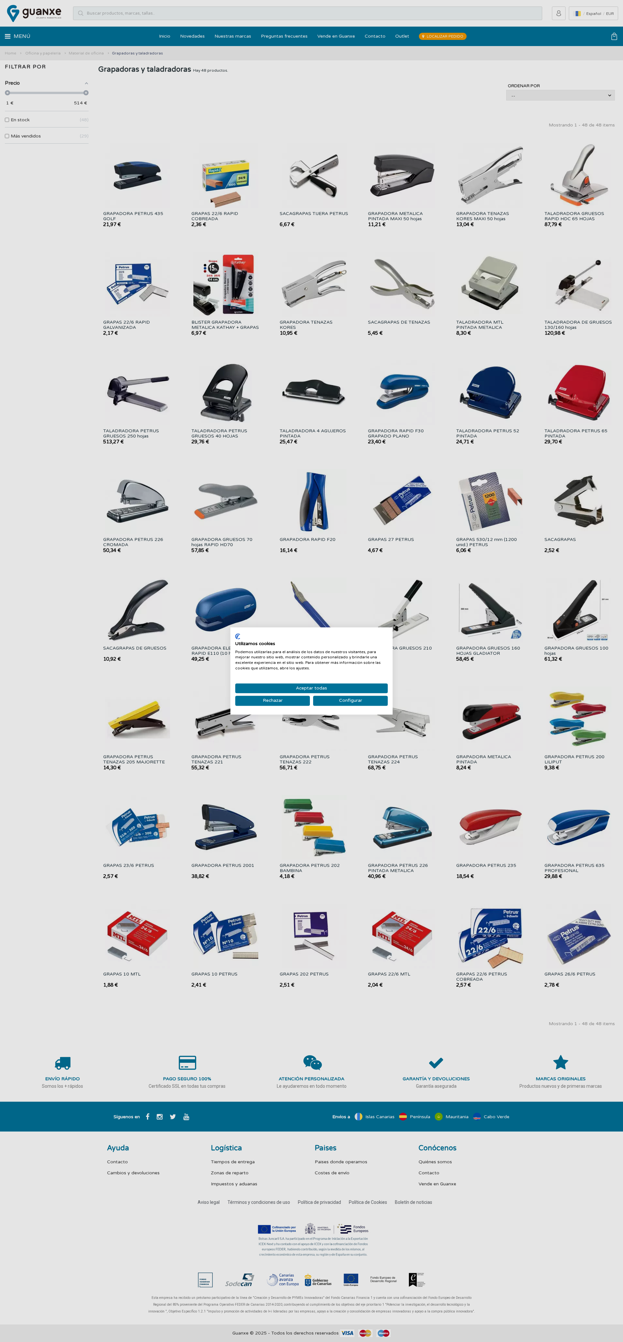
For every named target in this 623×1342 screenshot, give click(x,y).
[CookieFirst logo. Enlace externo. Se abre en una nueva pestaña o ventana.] (237, 636)
